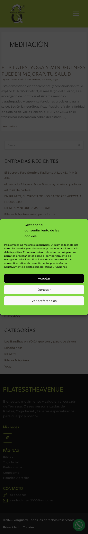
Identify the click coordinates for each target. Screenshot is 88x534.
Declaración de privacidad (56, 309)
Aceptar (44, 278)
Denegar (44, 290)
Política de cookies (27, 309)
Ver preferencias (44, 301)
